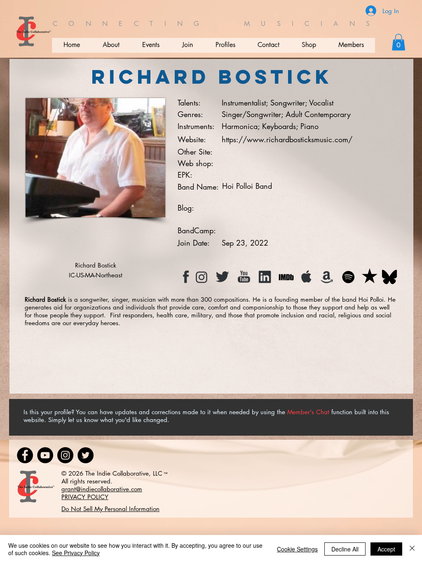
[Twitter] (85, 455)
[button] (399, 42)
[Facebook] (25, 455)
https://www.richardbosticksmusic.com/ (287, 139)
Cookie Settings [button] (297, 549)
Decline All (345, 549)
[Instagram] (65, 455)
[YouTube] (45, 455)
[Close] (412, 549)
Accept (386, 549)
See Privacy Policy (76, 553)
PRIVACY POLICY (84, 497)
